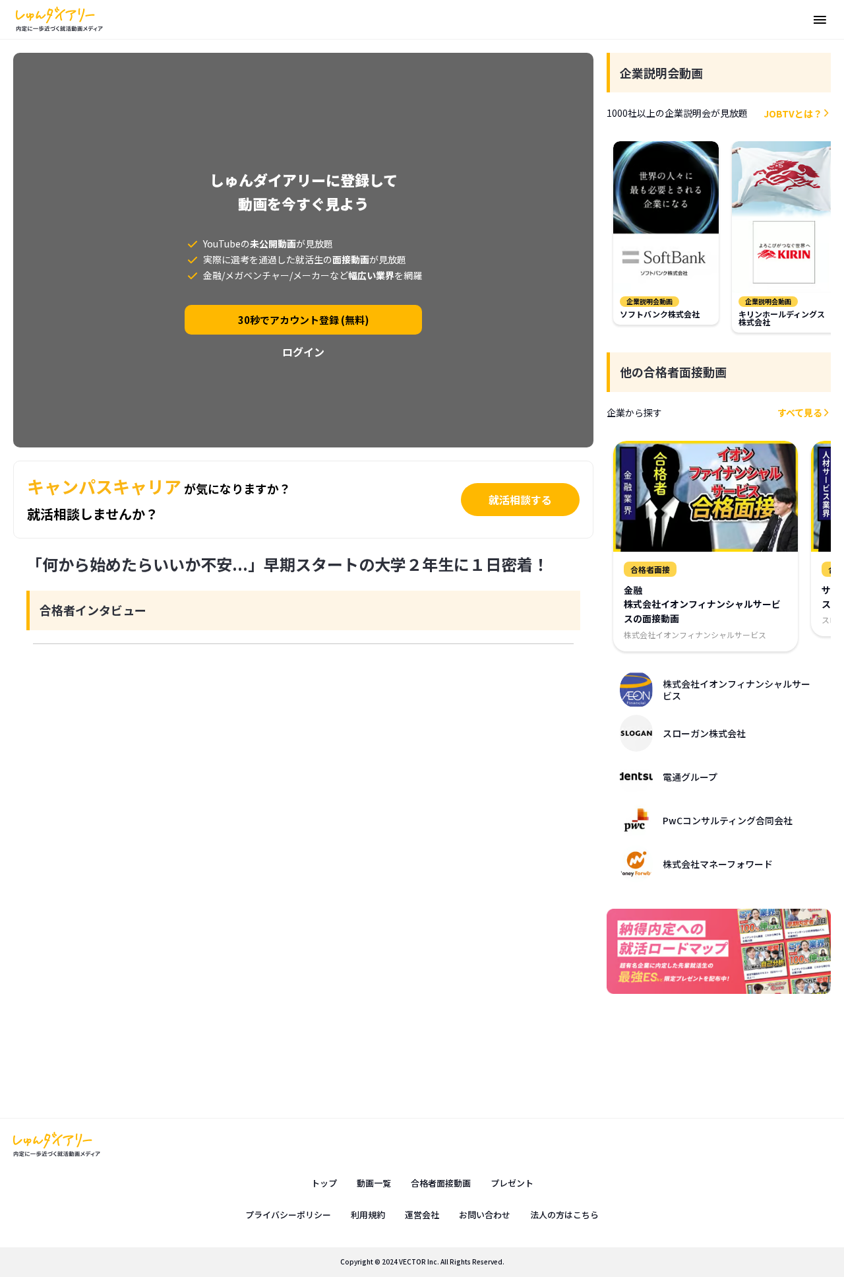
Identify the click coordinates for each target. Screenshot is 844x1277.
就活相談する (520, 500)
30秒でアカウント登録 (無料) (303, 320)
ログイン (303, 352)
